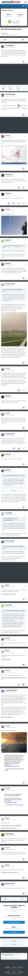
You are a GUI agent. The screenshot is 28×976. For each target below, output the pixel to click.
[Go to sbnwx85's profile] (2, 264)
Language (7, 967)
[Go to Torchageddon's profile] (2, 46)
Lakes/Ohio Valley (13, 34)
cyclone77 (20, 245)
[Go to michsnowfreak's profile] (2, 434)
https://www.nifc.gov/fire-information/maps (11, 825)
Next (23, 39)
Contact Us (20, 967)
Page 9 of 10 (14, 39)
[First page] (2, 40)
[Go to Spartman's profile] (2, 241)
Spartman (4, 33)
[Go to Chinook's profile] (2, 136)
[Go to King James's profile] (2, 605)
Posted (10, 47)
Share (14, 941)
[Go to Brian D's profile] (2, 586)
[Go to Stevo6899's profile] (2, 513)
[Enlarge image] (14, 154)
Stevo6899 (20, 546)
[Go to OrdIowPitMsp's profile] (2, 834)
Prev (5, 39)
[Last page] (26, 40)
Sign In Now (14, 932)
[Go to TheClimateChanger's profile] (2, 691)
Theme (14, 967)
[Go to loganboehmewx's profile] (9, 21)
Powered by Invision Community (14, 969)
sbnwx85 (20, 289)
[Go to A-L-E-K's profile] (2, 369)
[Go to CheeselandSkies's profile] (2, 95)
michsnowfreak (6, 520)
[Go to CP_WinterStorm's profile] (2, 284)
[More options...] (25, 46)
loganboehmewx (16, 22)
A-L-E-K (20, 475)
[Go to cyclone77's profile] (2, 194)
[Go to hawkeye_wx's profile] (2, 175)
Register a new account (14, 922)
